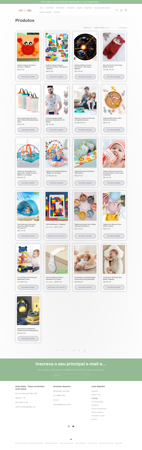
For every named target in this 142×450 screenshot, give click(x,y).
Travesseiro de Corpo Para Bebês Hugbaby (112, 278)
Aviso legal (119, 443)
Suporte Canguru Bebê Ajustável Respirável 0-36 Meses (55, 120)
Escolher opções (28, 77)
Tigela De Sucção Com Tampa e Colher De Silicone (85, 225)
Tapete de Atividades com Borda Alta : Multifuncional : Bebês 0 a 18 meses (27, 173)
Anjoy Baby (23, 443)
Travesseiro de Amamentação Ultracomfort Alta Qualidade (85, 278)
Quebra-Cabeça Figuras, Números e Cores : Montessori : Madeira (56, 66)
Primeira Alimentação (98, 409)
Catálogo (94, 398)
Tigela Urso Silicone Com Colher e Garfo (112, 225)
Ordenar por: (87, 27)
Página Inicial (96, 394)
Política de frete (92, 443)
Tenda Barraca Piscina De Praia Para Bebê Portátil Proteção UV (26, 226)
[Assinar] (87, 376)
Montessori (95, 405)
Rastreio (94, 419)
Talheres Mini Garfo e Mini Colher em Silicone (112, 119)
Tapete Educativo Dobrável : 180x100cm (84, 172)
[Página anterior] (57, 350)
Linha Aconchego (97, 401)
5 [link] (84, 350)
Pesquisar (94, 391)
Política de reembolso (51, 443)
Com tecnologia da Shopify (35, 443)
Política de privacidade (66, 443)
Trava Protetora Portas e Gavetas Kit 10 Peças (54, 278)
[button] (117, 10)
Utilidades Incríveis (98, 415)
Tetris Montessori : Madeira (55, 224)
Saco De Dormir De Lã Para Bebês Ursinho (112, 66)
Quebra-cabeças (97, 412)
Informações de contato (106, 443)
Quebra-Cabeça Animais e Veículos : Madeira (26, 66)
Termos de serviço (80, 443)
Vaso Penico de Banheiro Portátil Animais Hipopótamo (27, 329)
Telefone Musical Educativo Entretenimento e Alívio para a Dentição (113, 173)
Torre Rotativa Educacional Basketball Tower (27, 278)
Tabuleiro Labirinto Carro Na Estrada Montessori (84, 119)
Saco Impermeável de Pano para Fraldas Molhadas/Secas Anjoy (27, 120)
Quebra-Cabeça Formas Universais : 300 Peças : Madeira (83, 66)
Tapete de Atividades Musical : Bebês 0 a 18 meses (56, 172)
